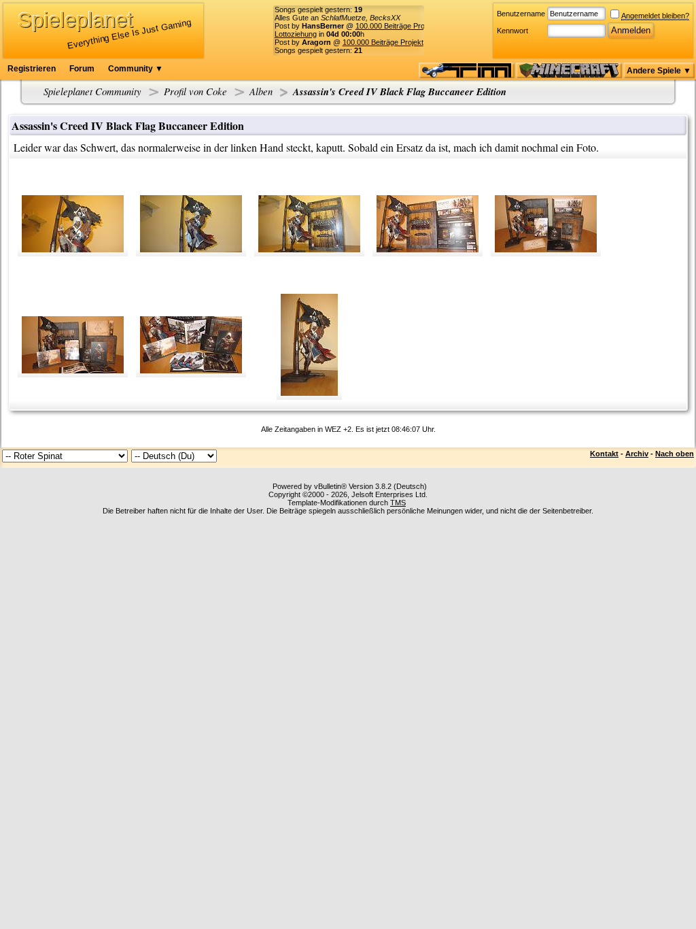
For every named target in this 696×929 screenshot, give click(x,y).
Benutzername (521, 14)
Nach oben (674, 454)
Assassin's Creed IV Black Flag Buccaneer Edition (399, 91)
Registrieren (31, 68)
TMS (398, 503)
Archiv (636, 454)
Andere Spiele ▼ (659, 70)
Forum (81, 68)
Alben (261, 91)
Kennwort (512, 31)
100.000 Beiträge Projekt (395, 26)
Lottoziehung (296, 34)
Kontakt (604, 454)
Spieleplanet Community (92, 91)
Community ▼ (135, 68)
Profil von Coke (195, 91)
